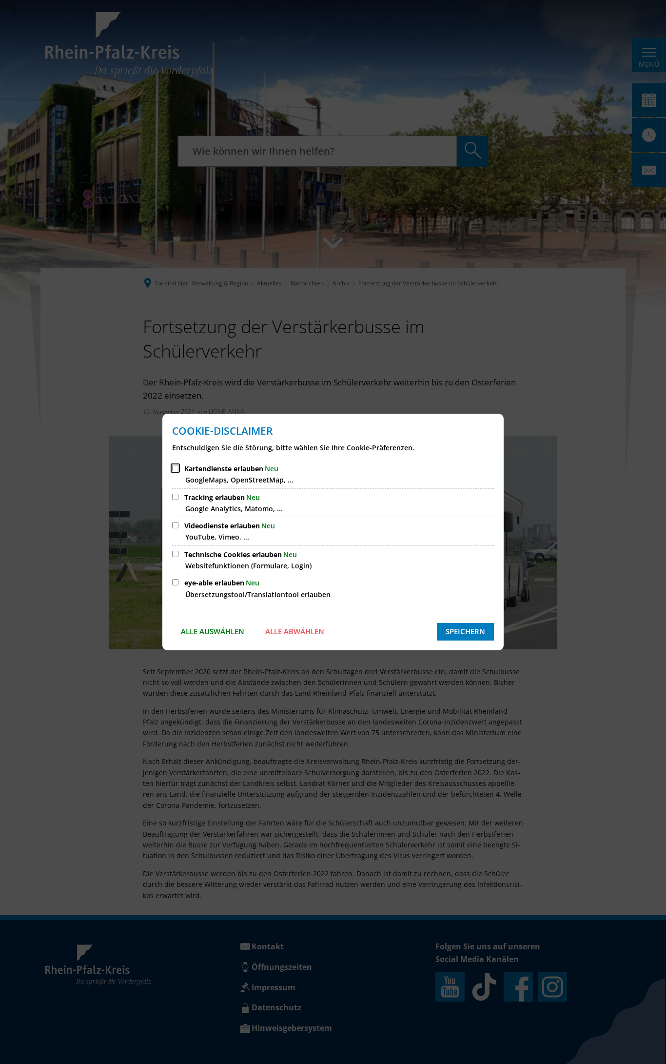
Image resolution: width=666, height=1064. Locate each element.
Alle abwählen (294, 631)
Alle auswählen (212, 631)
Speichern (465, 631)
